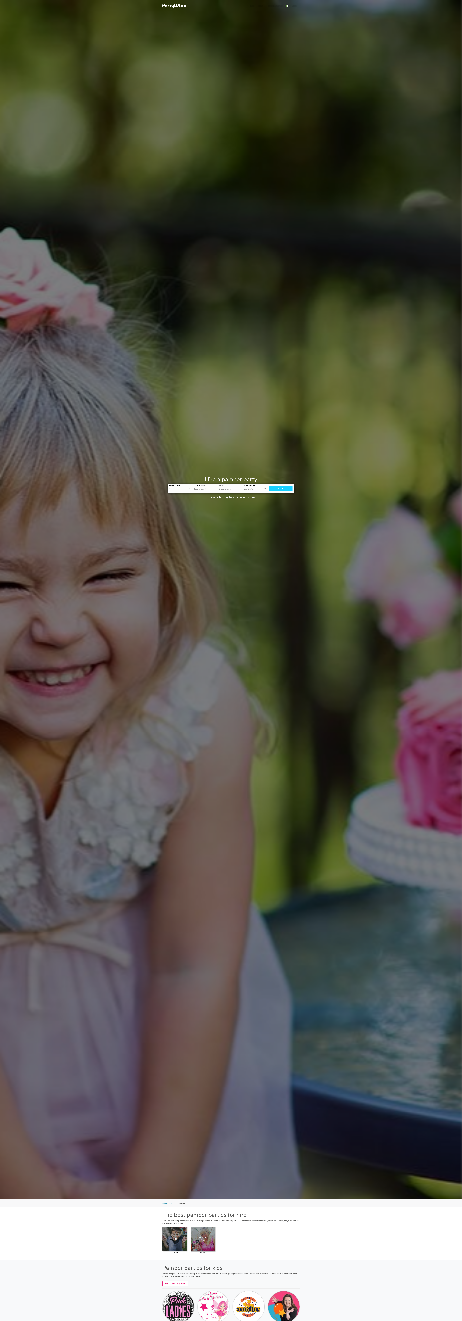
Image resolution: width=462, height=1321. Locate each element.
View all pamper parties (175, 1283)
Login (294, 6)
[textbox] (256, 488)
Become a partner (275, 6)
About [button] (260, 6)
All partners (167, 1203)
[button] (287, 6)
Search (280, 488)
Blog (252, 6)
